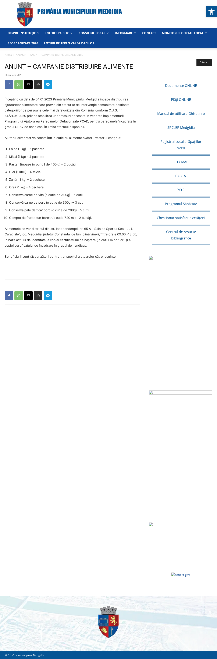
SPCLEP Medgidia (181, 127)
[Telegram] (48, 84)
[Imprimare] (38, 84)
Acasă (8, 55)
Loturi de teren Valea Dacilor (69, 43)
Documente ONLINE (181, 85)
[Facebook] (9, 84)
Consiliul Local (92, 33)
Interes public (57, 33)
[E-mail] (28, 84)
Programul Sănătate (181, 204)
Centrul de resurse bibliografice (181, 235)
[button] (211, 11)
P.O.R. (181, 190)
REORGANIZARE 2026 (23, 43)
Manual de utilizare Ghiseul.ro (181, 113)
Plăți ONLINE (181, 99)
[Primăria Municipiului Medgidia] (108, 14)
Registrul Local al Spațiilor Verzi (181, 144)
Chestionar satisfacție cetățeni (181, 217)
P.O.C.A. (181, 176)
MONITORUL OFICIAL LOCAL (183, 33)
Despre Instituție (22, 33)
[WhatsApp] (18, 84)
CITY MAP (181, 162)
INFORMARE (124, 33)
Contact (149, 33)
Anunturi (21, 55)
